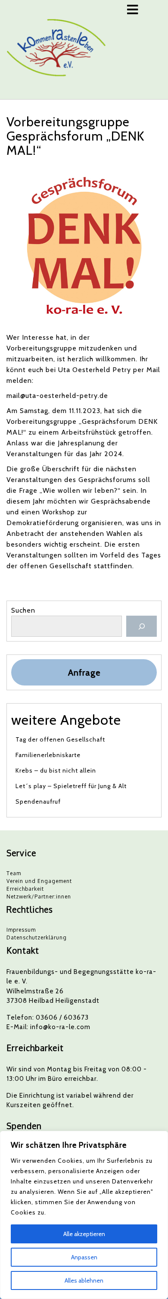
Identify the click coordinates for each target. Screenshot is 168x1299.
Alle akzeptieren (84, 1234)
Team (13, 873)
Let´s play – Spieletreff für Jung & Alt (71, 786)
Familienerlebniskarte (48, 755)
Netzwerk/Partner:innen (38, 896)
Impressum (21, 930)
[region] (84, 1215)
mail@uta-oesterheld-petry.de (57, 395)
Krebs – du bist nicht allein (56, 770)
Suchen (23, 610)
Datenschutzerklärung (36, 937)
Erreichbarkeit (25, 889)
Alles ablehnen (84, 1280)
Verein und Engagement (39, 881)
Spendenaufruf (38, 801)
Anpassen (84, 1257)
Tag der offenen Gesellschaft (60, 739)
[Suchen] (141, 626)
